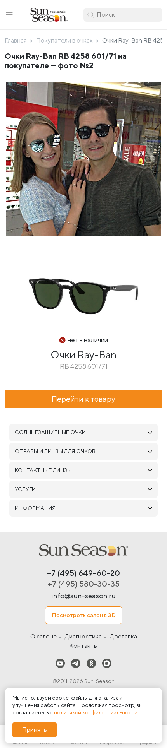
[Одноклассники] (91, 663)
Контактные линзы (43, 470)
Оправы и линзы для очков (55, 451)
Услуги (25, 489)
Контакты (83, 645)
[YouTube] (60, 663)
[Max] (106, 663)
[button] (9, 14)
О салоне (43, 636)
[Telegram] (75, 663)
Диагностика (83, 636)
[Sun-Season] (83, 550)
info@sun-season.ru (83, 596)
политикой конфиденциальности (95, 712)
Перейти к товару (83, 398)
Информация (35, 508)
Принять (34, 729)
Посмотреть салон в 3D (84, 615)
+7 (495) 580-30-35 (84, 583)
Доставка (123, 636)
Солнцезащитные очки (50, 432)
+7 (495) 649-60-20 (83, 572)
